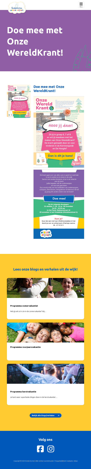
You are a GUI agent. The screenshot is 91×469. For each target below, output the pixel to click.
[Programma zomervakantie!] (45, 289)
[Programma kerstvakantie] (45, 375)
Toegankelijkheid (60, 461)
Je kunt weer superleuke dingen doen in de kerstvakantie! (33, 397)
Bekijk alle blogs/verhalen (43, 415)
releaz (75, 461)
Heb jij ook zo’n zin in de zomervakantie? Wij (27, 311)
